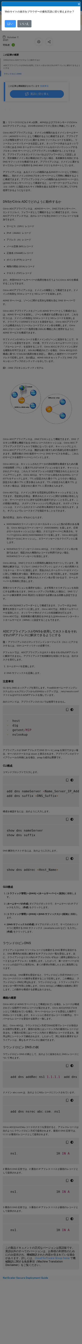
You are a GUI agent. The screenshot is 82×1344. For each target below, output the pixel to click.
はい (10, 23)
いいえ (24, 23)
